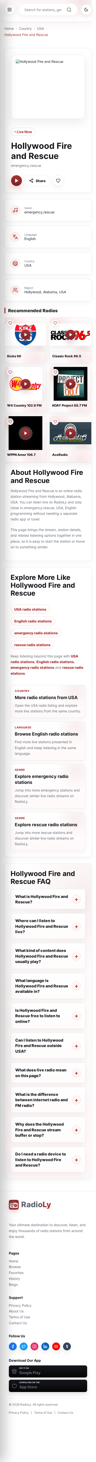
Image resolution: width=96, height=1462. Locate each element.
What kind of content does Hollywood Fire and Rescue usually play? (41, 956)
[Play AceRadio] (71, 433)
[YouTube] (56, 1346)
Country (25, 28)
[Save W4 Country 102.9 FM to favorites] (10, 372)
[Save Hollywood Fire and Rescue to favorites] (58, 180)
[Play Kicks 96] (26, 335)
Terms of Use (19, 1317)
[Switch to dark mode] (86, 9)
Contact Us (18, 1323)
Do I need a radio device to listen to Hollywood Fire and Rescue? (40, 1160)
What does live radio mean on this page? (40, 1072)
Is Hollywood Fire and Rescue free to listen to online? (37, 1016)
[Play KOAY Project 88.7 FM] (71, 384)
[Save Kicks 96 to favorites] (10, 323)
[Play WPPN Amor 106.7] (26, 433)
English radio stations (33, 621)
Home (9, 28)
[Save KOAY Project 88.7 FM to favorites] (55, 372)
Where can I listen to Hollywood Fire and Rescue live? (41, 926)
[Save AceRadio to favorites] (55, 421)
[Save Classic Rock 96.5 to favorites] (55, 323)
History (14, 1278)
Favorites (16, 1273)
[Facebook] (13, 1346)
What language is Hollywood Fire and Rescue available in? (41, 986)
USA (40, 28)
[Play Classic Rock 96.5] (71, 335)
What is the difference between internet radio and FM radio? (41, 1100)
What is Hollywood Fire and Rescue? (41, 899)
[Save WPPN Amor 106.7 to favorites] (10, 421)
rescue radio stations (32, 645)
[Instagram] (34, 1346)
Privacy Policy (20, 1305)
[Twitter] (24, 1346)
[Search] (69, 9)
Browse (15, 1267)
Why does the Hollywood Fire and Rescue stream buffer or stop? (39, 1130)
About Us (16, 1311)
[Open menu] (9, 9)
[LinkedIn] (45, 1346)
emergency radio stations (36, 633)
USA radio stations (30, 609)
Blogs (13, 1284)
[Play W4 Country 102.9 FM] (26, 384)
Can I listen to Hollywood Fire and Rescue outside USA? (39, 1046)
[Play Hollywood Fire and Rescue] (16, 180)
